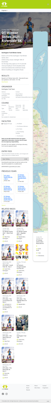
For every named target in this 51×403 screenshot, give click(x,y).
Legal (48, 401)
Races (27, 388)
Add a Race (37, 388)
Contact (44, 385)
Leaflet (35, 231)
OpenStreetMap (41, 231)
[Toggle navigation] (48, 4)
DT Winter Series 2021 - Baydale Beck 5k (22, 177)
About (36, 385)
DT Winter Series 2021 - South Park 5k (8, 197)
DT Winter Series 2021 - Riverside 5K (22, 187)
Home (27, 385)
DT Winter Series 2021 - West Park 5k (8, 187)
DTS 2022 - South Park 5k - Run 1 (8, 177)
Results (28, 390)
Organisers (45, 388)
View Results (5, 82)
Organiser (4, 10)
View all (3, 205)
